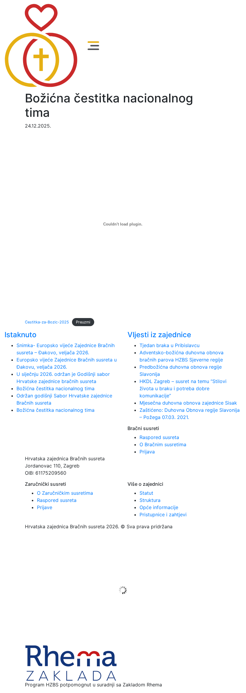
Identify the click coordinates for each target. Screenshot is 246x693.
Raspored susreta (159, 437)
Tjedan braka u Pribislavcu (170, 345)
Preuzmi (83, 322)
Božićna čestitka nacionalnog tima (56, 388)
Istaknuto (20, 334)
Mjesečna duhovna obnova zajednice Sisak (188, 403)
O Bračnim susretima (163, 444)
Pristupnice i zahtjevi (163, 515)
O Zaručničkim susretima (65, 493)
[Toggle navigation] (93, 46)
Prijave (44, 507)
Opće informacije (159, 507)
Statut (146, 493)
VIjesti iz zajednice (159, 334)
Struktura (150, 500)
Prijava (147, 452)
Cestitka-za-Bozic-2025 (47, 322)
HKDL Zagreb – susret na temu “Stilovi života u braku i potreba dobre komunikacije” (183, 388)
